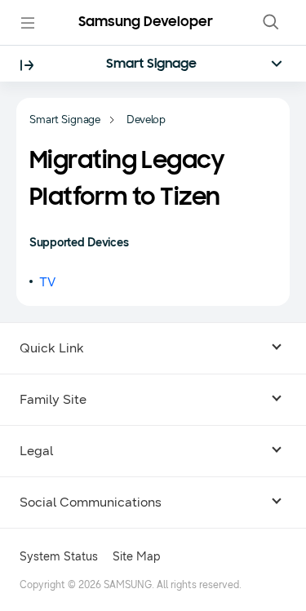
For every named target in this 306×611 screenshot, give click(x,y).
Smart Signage (151, 64)
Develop (146, 119)
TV (47, 282)
